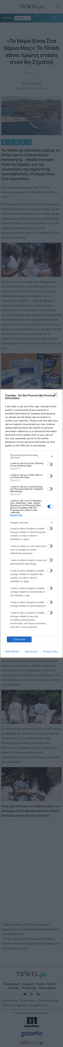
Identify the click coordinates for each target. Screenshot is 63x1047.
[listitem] (31, 456)
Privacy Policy (50, 651)
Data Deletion (12, 651)
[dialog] (31, 523)
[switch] (50, 464)
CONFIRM (19, 639)
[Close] (56, 396)
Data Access (31, 651)
